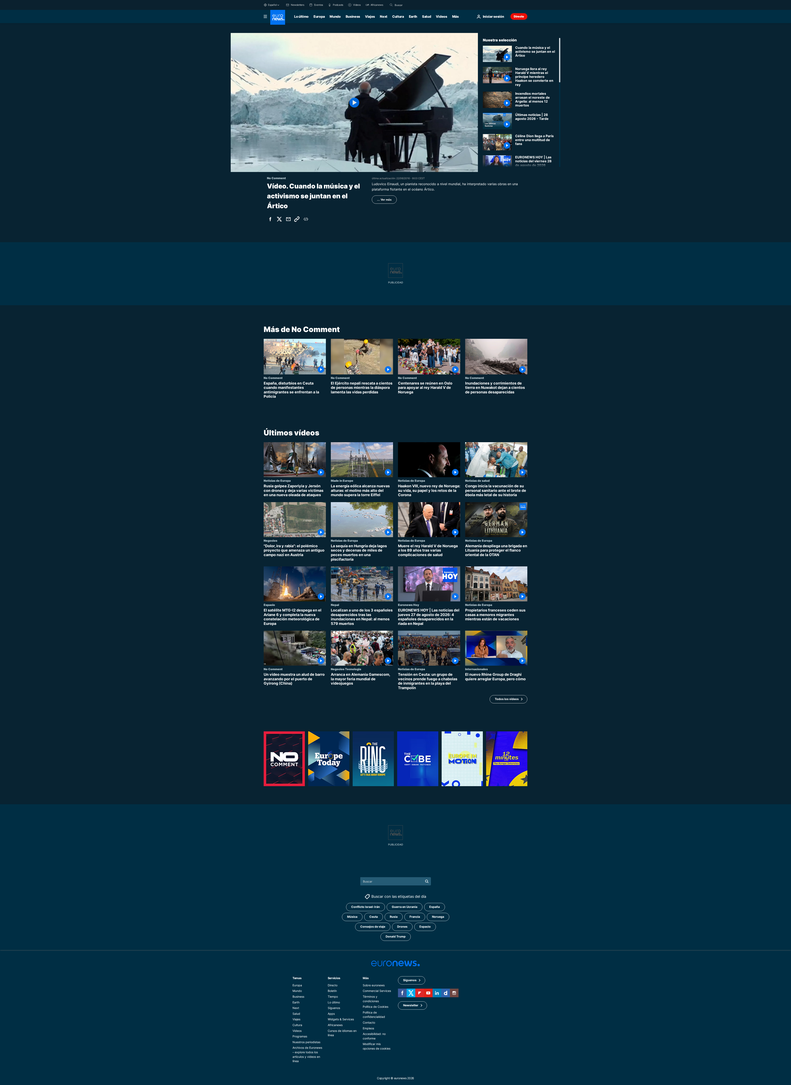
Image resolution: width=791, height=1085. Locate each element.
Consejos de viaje (372, 926)
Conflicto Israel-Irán (365, 907)
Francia (415, 917)
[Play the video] (354, 102)
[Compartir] (288, 219)
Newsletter (410, 1005)
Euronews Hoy (408, 604)
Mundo (335, 16)
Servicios (334, 978)
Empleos (368, 1028)
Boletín (332, 991)
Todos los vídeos (507, 699)
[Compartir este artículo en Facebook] (270, 219)
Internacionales (476, 669)
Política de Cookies (375, 1006)
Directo (519, 16)
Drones (402, 926)
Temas (297, 978)
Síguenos (334, 1008)
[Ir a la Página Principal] (277, 17)
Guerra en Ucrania (404, 907)
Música (352, 917)
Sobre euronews (374, 985)
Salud (426, 16)
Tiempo (333, 996)
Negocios (270, 540)
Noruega (438, 917)
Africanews (335, 1025)
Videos (441, 16)
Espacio (269, 604)
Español (272, 4)
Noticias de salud (477, 480)
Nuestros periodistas (306, 1042)
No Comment (273, 377)
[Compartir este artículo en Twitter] (279, 219)
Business (353, 16)
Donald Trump (396, 936)
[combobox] (412, 5)
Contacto (369, 1022)
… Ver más (384, 199)
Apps (331, 1013)
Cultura (398, 16)
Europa (319, 16)
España (434, 907)
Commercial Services (377, 991)
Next (383, 16)
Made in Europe (342, 480)
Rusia (394, 917)
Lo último (301, 16)
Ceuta (373, 917)
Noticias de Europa (277, 480)
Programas (300, 1036)
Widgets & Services (341, 1019)
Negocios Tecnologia (346, 669)
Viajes (370, 16)
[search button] (391, 5)
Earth (413, 16)
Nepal (335, 604)
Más (366, 978)
